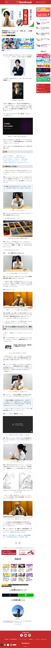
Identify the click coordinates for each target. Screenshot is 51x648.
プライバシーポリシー (23, 639)
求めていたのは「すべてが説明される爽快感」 (14, 157)
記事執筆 (15, 55)
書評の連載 (25, 55)
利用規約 (6, 639)
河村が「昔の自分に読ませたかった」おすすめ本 (15, 160)
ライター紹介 (41, 85)
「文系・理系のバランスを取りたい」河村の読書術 (15, 159)
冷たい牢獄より (7, 56)
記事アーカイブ (42, 88)
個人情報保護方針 (13, 639)
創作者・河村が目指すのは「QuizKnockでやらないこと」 (17, 162)
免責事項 (31, 639)
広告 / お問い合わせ (43, 91)
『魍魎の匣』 (17, 434)
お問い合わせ (43, 639)
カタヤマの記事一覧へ (17, 624)
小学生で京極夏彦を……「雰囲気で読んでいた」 (15, 155)
